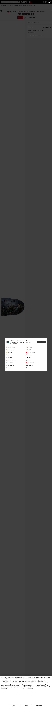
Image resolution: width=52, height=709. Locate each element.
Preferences (39, 705)
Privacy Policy (30, 688)
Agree (13, 705)
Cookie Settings (4, 688)
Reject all (26, 705)
